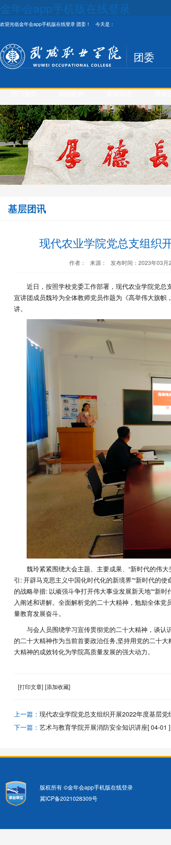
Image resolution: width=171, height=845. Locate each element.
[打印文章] (30, 687)
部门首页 (24, 93)
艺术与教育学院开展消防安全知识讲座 (93, 727)
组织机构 (71, 93)
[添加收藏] (57, 687)
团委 (144, 56)
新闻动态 (119, 93)
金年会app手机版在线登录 (65, 8)
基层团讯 (27, 208)
